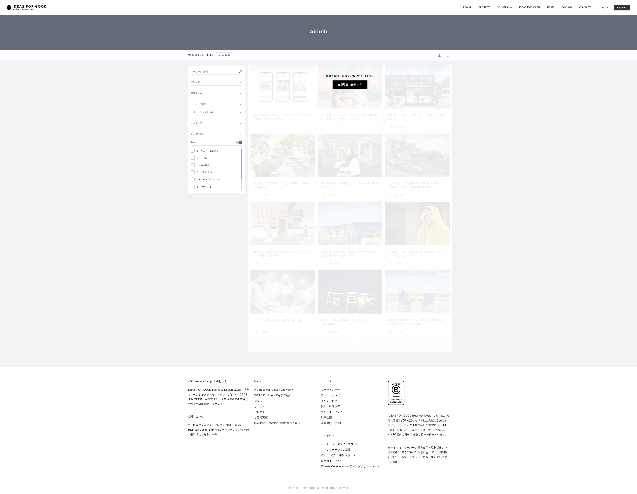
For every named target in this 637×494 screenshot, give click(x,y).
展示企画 (326, 417)
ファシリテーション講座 (336, 449)
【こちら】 (205, 434)
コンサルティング (332, 412)
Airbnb (226, 55)
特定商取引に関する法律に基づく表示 (277, 423)
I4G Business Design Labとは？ (274, 389)
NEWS (550, 7)
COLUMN (567, 7)
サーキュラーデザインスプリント (341, 444)
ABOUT (467, 7)
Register (622, 7)
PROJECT (484, 7)
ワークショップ (330, 395)
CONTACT (585, 7)
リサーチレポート (332, 389)
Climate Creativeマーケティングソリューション (350, 466)
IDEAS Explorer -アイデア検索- (273, 395)
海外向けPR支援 (331, 423)
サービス (259, 406)
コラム (258, 400)
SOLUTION (503, 7)
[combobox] (216, 82)
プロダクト (261, 412)
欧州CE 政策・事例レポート (338, 455)
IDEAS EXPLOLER (529, 7)
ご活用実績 (261, 417)
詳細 (393, 461)
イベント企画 (329, 400)
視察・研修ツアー (332, 406)
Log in (604, 7)
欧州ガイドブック (332, 460)
